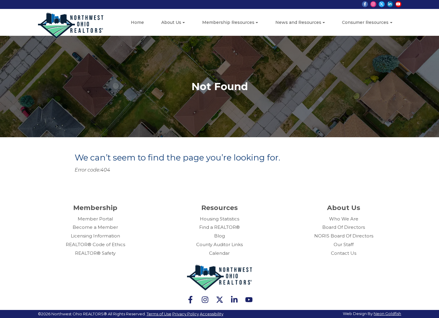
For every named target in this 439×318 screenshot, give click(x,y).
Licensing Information (95, 236)
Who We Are (343, 219)
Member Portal (95, 219)
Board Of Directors (343, 227)
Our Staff (344, 244)
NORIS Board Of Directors (343, 236)
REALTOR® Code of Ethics (95, 244)
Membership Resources (228, 22)
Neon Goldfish (387, 313)
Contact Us (343, 253)
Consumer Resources (365, 22)
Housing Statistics (219, 219)
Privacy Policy (185, 313)
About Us (171, 22)
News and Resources (298, 22)
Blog (219, 236)
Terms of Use (159, 313)
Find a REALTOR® (219, 227)
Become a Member (95, 227)
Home (137, 22)
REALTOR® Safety (95, 253)
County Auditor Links (219, 244)
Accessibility (211, 313)
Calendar (219, 253)
